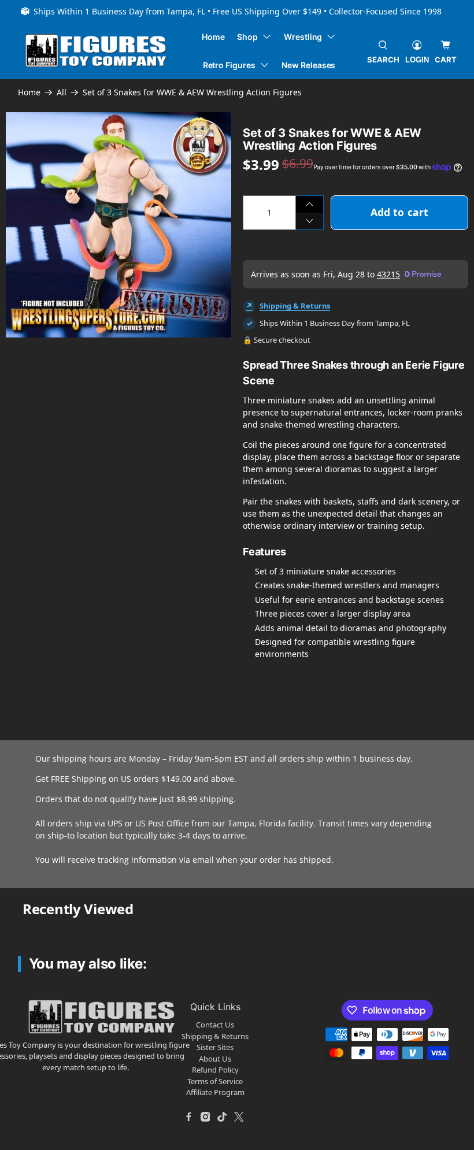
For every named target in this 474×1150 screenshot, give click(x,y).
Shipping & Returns (295, 306)
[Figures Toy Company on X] (239, 1117)
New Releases (308, 65)
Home (213, 37)
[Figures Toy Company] (96, 50)
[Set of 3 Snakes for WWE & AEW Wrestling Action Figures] (118, 224)
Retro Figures (229, 65)
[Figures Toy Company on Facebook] (188, 1117)
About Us (215, 1058)
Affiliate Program (215, 1092)
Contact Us (215, 1024)
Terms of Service (215, 1081)
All (61, 92)
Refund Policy (215, 1069)
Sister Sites (215, 1047)
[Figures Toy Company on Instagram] (205, 1117)
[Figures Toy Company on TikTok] (222, 1117)
